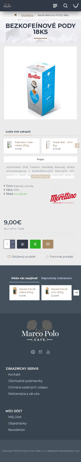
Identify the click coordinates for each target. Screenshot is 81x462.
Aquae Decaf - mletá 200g (28, 290)
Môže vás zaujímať (24, 278)
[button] (4, 145)
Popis (40, 159)
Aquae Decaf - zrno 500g (60, 290)
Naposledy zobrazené (57, 278)
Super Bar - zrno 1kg (63, 144)
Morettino (27, 15)
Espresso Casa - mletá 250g (24, 144)
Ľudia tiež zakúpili (18, 131)
